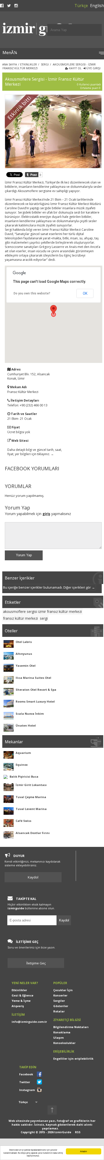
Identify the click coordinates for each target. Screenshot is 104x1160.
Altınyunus (24, 654)
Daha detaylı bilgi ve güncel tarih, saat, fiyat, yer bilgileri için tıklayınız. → (34, 452)
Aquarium (23, 753)
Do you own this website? (32, 293)
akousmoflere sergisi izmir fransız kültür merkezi (42, 611)
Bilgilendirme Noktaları (71, 1027)
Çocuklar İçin (63, 990)
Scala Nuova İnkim (30, 713)
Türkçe (81, 5)
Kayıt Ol (75, 68)
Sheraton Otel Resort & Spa (36, 689)
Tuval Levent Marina (31, 809)
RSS (78, 1132)
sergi (44, 618)
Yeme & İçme (21, 1001)
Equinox (22, 765)
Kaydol (33, 877)
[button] (53, 309)
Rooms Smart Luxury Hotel (35, 701)
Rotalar (59, 1011)
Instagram (27, 1090)
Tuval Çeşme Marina (31, 797)
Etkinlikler (19, 990)
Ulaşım (58, 1037)
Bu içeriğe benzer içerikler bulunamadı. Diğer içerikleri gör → (49, 587)
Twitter (24, 1082)
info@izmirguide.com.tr (29, 1022)
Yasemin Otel (26, 665)
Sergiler (59, 1001)
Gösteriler (60, 1006)
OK (85, 293)
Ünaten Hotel (26, 725)
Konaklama (61, 1032)
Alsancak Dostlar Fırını (33, 833)
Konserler (60, 995)
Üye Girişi (93, 68)
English (97, 5)
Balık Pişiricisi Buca (24, 776)
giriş (46, 513)
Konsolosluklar (64, 1043)
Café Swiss (23, 821)
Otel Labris (24, 642)
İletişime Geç (36, 963)
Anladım (83, 1151)
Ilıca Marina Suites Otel (33, 678)
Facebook (26, 1074)
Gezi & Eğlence (22, 995)
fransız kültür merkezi (20, 618)
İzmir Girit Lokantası (31, 785)
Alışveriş (18, 1006)
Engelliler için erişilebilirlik (73, 1058)
